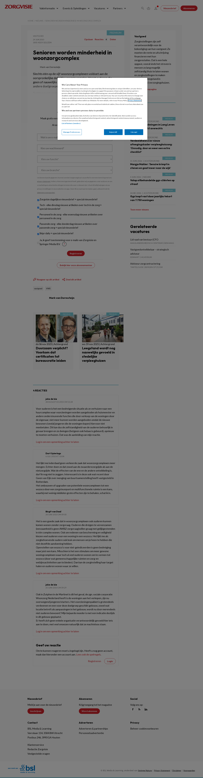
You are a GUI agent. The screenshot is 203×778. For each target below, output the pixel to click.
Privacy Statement (134, 100)
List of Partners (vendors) (71, 123)
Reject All (113, 132)
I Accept (134, 132)
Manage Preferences (71, 132)
